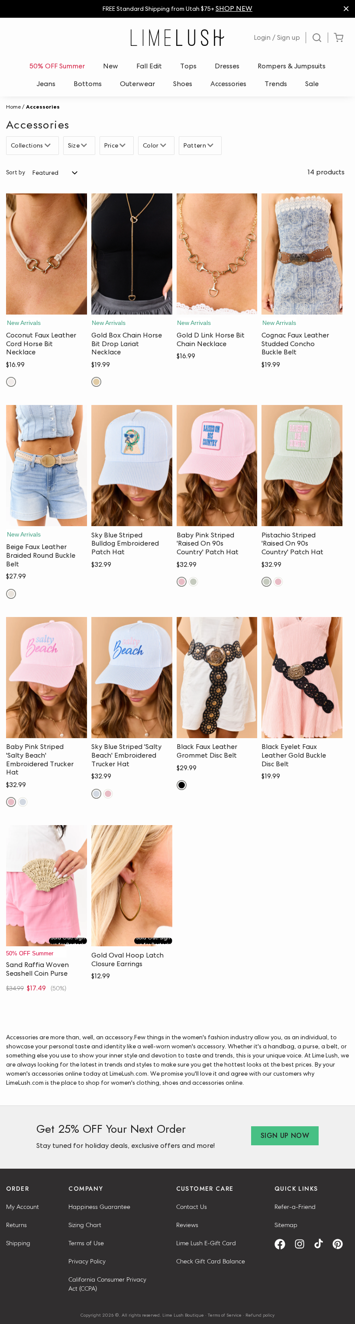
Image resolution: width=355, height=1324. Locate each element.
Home (13, 106)
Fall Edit (149, 66)
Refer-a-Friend (295, 1207)
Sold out (46, 938)
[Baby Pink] (182, 582)
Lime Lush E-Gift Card (206, 1243)
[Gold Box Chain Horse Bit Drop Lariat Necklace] (131, 254)
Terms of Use (86, 1243)
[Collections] (48, 145)
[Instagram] (302, 1244)
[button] (46, 305)
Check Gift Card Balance (210, 1261)
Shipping (18, 1243)
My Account (22, 1207)
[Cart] (338, 38)
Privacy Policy (87, 1261)
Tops (188, 66)
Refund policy (259, 1315)
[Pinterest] (340, 1244)
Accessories (228, 83)
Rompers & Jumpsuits (292, 66)
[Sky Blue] (23, 802)
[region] (177, 9)
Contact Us (191, 1207)
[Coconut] (11, 382)
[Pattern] (211, 145)
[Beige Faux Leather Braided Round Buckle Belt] (46, 465)
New (110, 66)
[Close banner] (346, 8)
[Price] (123, 145)
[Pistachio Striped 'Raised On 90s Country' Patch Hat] (301, 465)
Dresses (227, 66)
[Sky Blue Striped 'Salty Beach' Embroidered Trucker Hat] (131, 677)
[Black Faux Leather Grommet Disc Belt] (217, 677)
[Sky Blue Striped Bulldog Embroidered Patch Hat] (131, 465)
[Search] (317, 37)
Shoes (182, 83)
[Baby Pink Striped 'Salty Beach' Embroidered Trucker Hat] (46, 677)
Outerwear (137, 83)
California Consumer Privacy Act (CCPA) (107, 1284)
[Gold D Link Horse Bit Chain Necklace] (217, 254)
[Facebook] (282, 1244)
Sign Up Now (285, 1136)
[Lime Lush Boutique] (177, 37)
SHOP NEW (234, 8)
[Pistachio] (193, 582)
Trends (276, 83)
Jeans (46, 83)
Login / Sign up (277, 37)
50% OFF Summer (57, 66)
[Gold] (96, 382)
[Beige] (11, 594)
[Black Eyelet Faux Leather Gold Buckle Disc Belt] (301, 677)
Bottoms (88, 83)
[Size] (85, 145)
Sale (312, 83)
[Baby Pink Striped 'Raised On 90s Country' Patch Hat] (217, 465)
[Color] (164, 145)
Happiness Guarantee (99, 1207)
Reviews (187, 1225)
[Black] (182, 785)
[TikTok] (321, 1244)
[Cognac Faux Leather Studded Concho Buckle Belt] (301, 254)
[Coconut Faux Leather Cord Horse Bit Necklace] (46, 254)
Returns (16, 1225)
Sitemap (285, 1225)
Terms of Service (225, 1315)
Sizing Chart (84, 1225)
